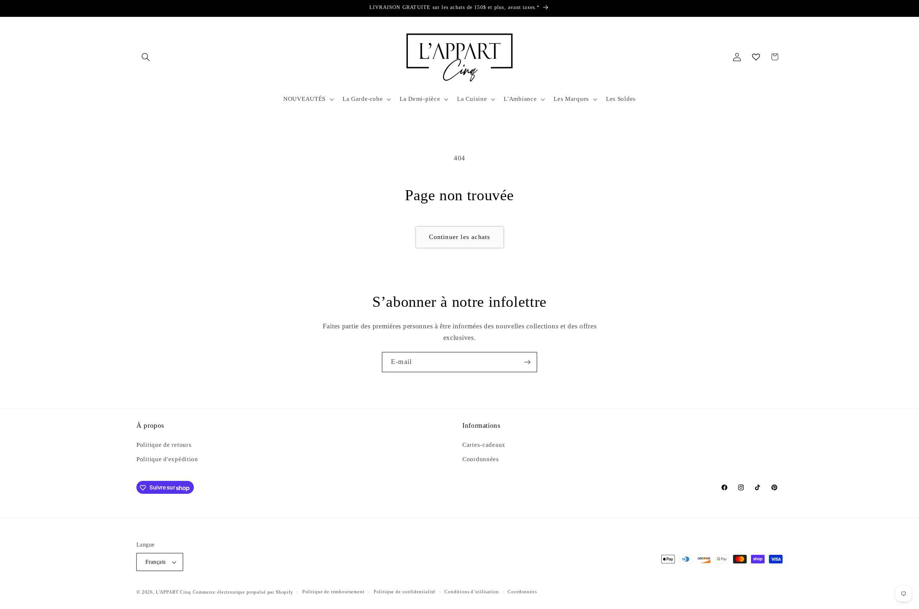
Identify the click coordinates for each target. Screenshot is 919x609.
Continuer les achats (459, 236)
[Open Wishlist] (755, 56)
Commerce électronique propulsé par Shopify (243, 592)
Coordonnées (480, 458)
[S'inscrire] (527, 362)
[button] (145, 56)
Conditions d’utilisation (471, 591)
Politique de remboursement (333, 591)
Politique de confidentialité (405, 591)
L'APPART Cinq (173, 592)
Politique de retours (163, 444)
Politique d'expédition (167, 458)
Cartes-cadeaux (483, 444)
